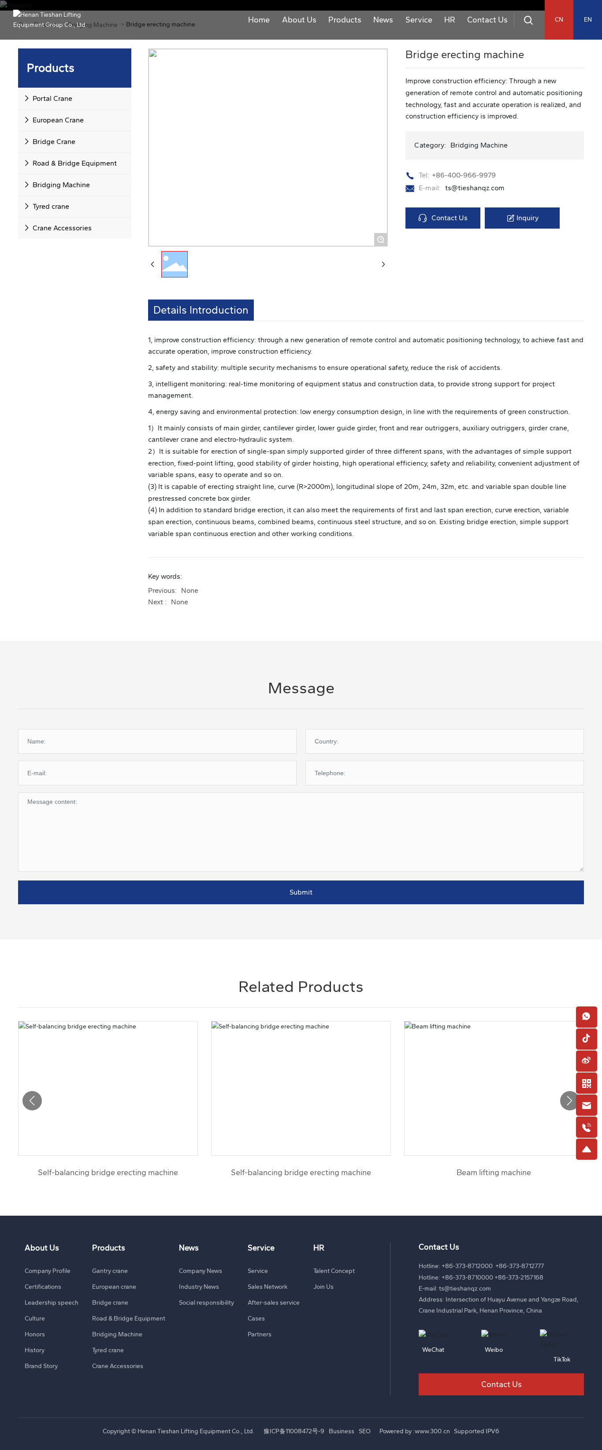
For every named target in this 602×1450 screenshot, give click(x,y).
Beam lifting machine (494, 1172)
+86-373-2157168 (518, 1277)
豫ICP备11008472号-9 (294, 1431)
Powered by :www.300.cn (414, 1431)
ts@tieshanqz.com (475, 188)
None (189, 590)
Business (341, 1431)
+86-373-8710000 (467, 1277)
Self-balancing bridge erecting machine (108, 1172)
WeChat (433, 1350)
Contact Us (501, 1384)
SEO (365, 1431)
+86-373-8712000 (467, 1266)
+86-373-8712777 (519, 1266)
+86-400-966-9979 (464, 175)
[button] (570, 1100)
